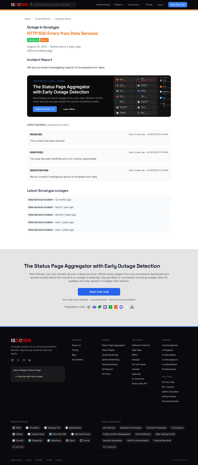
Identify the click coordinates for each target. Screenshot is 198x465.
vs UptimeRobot (169, 364)
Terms (49, 460)
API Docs (106, 374)
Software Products (141, 345)
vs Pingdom (167, 350)
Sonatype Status (63, 19)
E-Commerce (177, 427)
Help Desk (137, 350)
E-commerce (138, 378)
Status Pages (108, 350)
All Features (107, 369)
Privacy (59, 460)
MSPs (134, 355)
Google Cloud (37, 434)
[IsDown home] (19, 4)
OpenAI (19, 440)
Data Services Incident (40, 199)
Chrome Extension (170, 401)
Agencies (136, 374)
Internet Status (103, 4)
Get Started (77, 359)
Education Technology (130, 427)
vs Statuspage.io (170, 359)
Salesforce (56, 440)
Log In (160, 4)
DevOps (136, 359)
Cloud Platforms (42, 19)
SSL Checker (168, 387)
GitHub (19, 434)
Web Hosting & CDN (165, 434)
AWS (18, 427)
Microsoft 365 (59, 434)
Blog (74, 355)
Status (29, 460)
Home (27, 19)
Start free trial (99, 292)
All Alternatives (169, 369)
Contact (39, 460)
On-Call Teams (139, 364)
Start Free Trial (178, 4)
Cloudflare (34, 427)
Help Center (16, 460)
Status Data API (139, 383)
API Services (109, 427)
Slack (72, 440)
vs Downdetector (170, 345)
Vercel (86, 440)
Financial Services (162, 440)
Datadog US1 (54, 427)
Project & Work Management (116, 434)
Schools (135, 369)
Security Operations (112, 440)
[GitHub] (23, 360)
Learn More (69, 109)
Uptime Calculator (170, 391)
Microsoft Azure (82, 434)
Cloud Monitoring (110, 355)
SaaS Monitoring (110, 364)
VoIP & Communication (138, 440)
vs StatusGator (169, 355)
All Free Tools (168, 382)
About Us (76, 345)
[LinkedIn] (12, 360)
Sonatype (51, 27)
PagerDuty (37, 440)
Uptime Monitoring (110, 359)
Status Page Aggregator (113, 345)
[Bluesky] (29, 360)
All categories (109, 447)
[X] (18, 360)
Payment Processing (156, 427)
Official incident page (39, 50)
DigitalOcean (75, 427)
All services (18, 447)
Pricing (149, 4)
